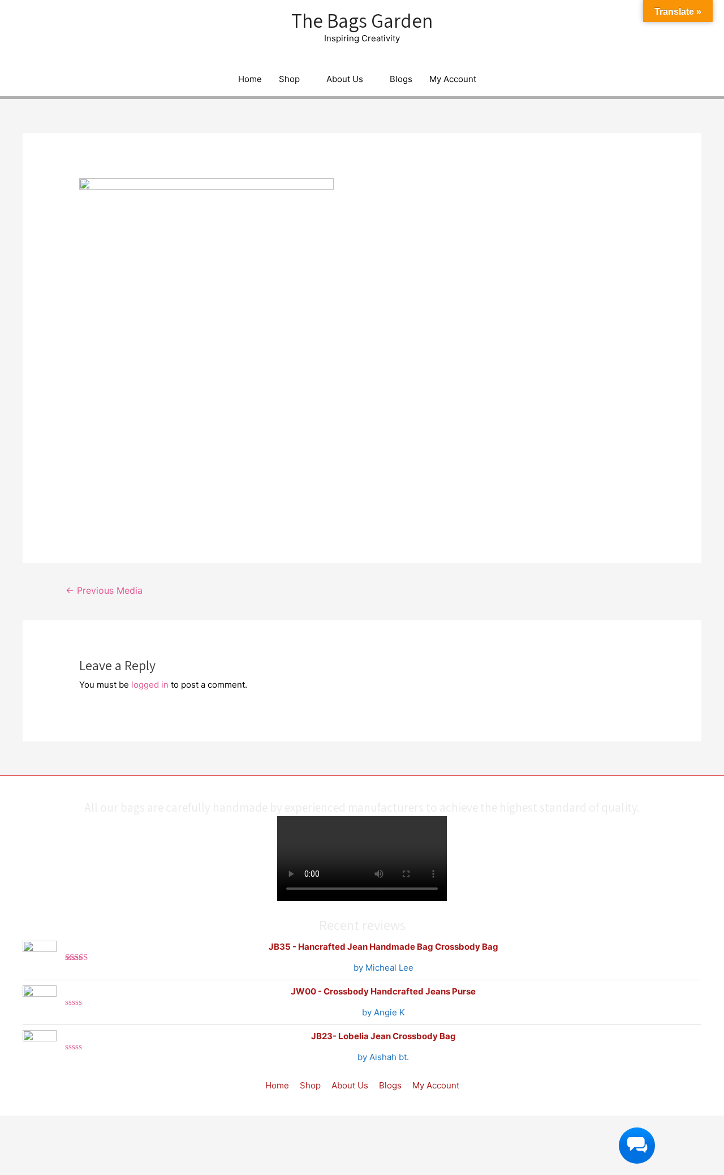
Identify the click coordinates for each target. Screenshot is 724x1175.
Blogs (401, 79)
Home (250, 79)
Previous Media (104, 590)
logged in (150, 684)
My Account (452, 79)
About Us (344, 79)
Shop (289, 79)
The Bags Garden (362, 20)
